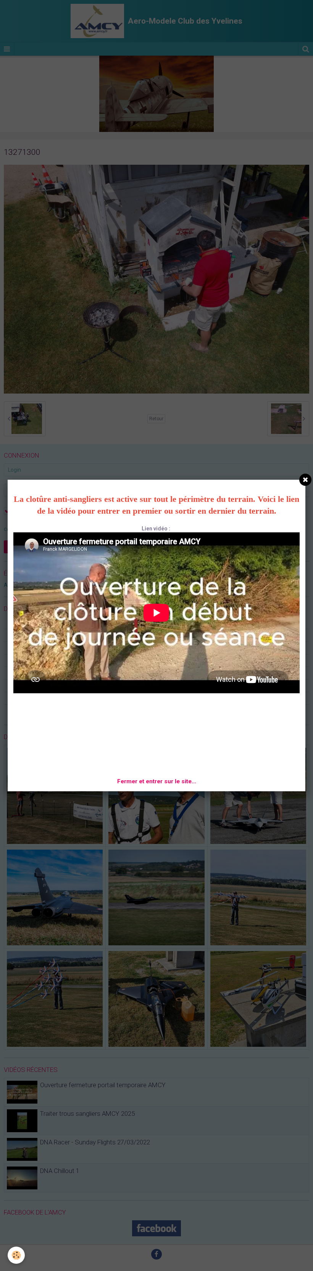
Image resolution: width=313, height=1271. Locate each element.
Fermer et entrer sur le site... (156, 781)
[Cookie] (16, 1255)
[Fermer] (305, 480)
